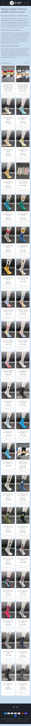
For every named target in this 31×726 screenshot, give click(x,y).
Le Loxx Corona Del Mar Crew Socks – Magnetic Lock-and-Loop (8, 311)
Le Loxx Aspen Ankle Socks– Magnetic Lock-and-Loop (8, 118)
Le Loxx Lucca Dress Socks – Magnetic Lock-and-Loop (23, 652)
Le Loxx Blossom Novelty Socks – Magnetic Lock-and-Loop (22, 278)
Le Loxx (6, 718)
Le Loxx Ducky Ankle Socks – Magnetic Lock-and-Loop (23, 371)
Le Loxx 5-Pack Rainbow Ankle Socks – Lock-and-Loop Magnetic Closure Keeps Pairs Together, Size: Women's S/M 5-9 (8, 86)
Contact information (24, 721)
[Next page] (25, 700)
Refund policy (20, 718)
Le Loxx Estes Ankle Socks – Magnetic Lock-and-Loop (8, 402)
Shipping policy (15, 721)
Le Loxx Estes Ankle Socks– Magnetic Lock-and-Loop (23, 402)
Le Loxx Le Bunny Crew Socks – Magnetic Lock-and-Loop (23, 559)
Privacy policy (26, 718)
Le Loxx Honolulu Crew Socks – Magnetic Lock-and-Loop (8, 495)
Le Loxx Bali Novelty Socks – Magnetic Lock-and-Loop (8, 214)
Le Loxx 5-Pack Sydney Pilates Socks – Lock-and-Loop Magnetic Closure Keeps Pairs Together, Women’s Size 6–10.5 (22, 86)
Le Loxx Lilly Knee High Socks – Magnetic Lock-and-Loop (8, 652)
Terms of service (8, 721)
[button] (2, 2)
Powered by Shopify (12, 718)
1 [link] (5, 700)
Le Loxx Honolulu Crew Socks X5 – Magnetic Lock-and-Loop (23, 463)
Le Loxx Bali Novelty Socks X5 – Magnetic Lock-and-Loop (22, 182)
